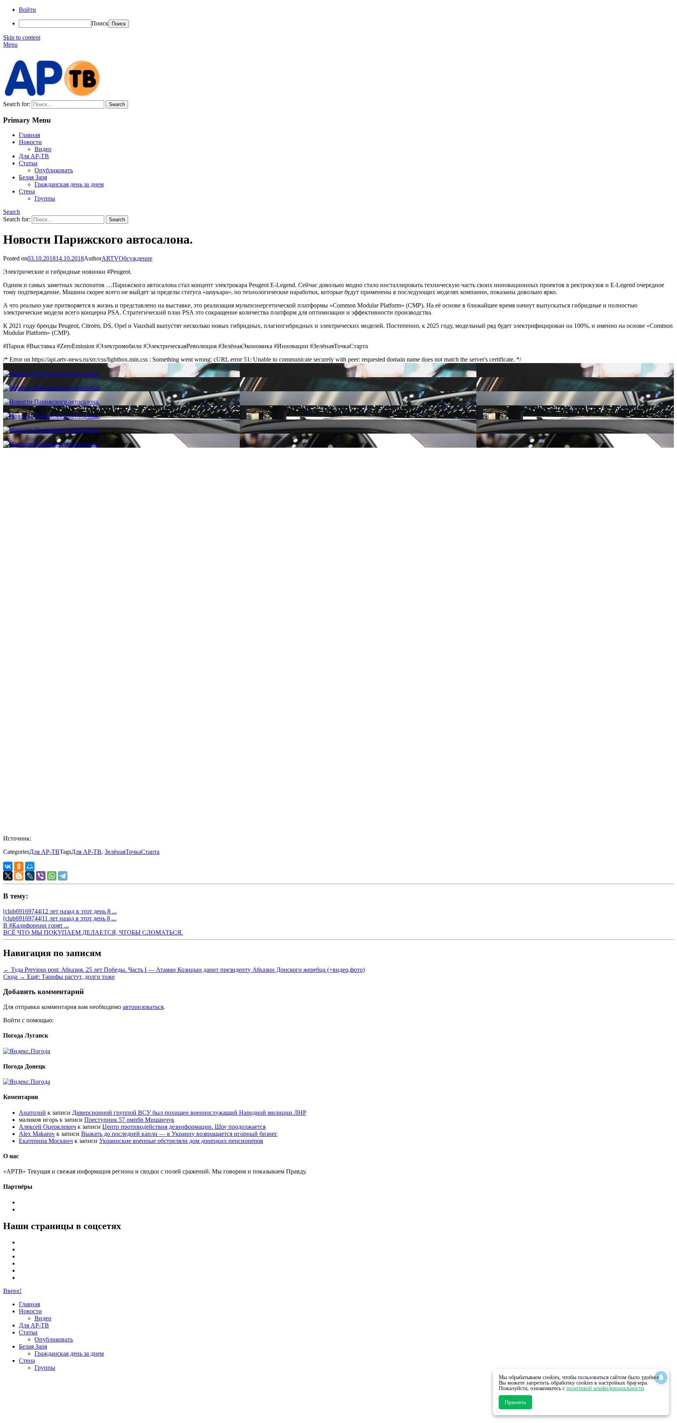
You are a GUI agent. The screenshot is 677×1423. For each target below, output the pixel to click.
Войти (27, 9)
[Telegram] (62, 876)
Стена (27, 191)
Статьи (28, 163)
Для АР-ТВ (34, 156)
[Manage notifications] (661, 1377)
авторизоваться (143, 1007)
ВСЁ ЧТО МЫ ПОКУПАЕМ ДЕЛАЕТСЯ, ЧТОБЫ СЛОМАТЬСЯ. (93, 932)
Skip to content (21, 37)
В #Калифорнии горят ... (36, 925)
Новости (30, 142)
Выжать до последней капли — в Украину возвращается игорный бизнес (179, 1133)
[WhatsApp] (51, 876)
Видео (42, 149)
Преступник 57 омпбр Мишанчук (129, 1119)
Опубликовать (53, 170)
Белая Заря (33, 177)
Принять (515, 1402)
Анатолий (32, 1112)
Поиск (100, 23)
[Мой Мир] (29, 866)
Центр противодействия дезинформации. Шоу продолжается (184, 1126)
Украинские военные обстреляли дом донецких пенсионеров (181, 1140)
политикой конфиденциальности (605, 1388)
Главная (29, 135)
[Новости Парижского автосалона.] (51, 373)
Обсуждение (135, 258)
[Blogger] (19, 876)
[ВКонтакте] (8, 866)
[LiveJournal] (29, 876)
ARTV (110, 258)
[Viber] (40, 876)
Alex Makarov (37, 1133)
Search (11, 211)
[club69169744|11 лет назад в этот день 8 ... (59, 918)
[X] (8, 876)
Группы (44, 198)
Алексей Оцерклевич (47, 1126)
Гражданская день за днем (69, 184)
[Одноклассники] (19, 866)
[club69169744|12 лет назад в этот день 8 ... (60, 911)
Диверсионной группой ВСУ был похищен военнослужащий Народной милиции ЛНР (189, 1112)
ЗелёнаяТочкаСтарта (132, 851)
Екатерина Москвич (46, 1140)
